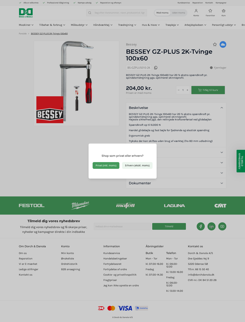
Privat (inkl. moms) (106, 165)
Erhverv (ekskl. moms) (137, 165)
